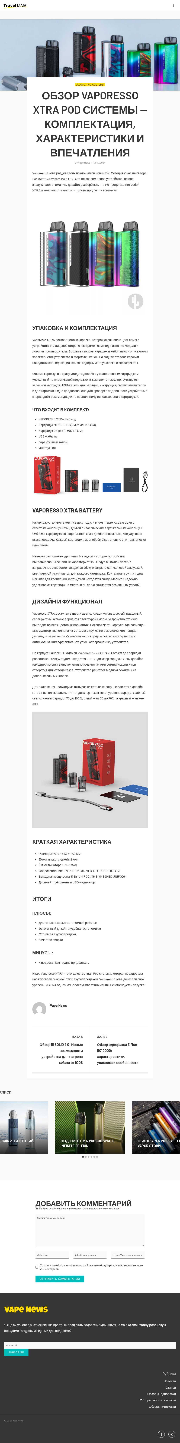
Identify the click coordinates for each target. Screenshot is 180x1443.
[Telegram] (171, 1434)
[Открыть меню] (173, 5)
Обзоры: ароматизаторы (158, 1400)
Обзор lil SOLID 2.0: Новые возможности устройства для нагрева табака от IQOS (61, 1050)
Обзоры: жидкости (162, 1406)
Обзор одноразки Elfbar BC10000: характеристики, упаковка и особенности (118, 1050)
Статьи (171, 1387)
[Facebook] (161, 1434)
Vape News (84, 162)
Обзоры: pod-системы (90, 84)
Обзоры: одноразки (161, 1394)
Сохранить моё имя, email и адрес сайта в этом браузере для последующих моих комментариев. (91, 1267)
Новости (169, 1381)
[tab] (83, 1157)
